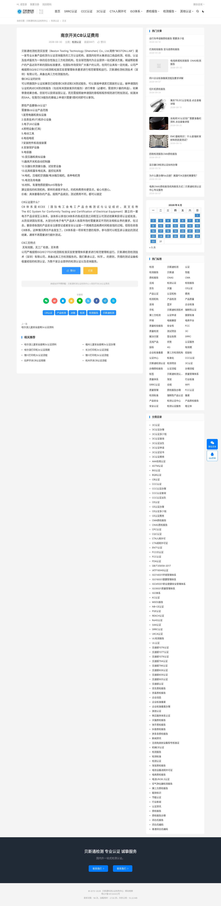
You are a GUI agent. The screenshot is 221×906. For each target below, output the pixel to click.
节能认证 (156, 797)
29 (197, 236)
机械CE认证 (158, 747)
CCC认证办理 (159, 488)
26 (175, 236)
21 (190, 231)
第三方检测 (155, 315)
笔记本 (188, 406)
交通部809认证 (160, 674)
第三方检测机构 (175, 352)
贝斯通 (170, 272)
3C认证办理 (158, 429)
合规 (169, 384)
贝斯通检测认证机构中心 (26, 11)
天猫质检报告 (159, 720)
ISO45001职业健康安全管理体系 (169, 583)
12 (175, 225)
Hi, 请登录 (22, 4)
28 (190, 236)
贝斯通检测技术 (175, 309)
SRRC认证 (70, 11)
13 (182, 225)
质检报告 (151, 11)
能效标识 (156, 792)
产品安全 (153, 400)
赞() (102, 42)
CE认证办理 (158, 506)
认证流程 (171, 368)
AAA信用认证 (159, 461)
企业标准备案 (156, 352)
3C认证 (101, 11)
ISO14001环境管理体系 (164, 574)
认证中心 (153, 357)
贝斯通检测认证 (157, 363)
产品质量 (189, 299)
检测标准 (153, 395)
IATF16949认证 (160, 570)
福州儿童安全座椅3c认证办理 (100, 344)
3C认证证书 (158, 452)
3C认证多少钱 (159, 434)
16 (153, 231)
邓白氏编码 (157, 824)
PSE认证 (156, 611)
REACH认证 (158, 615)
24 (160, 236)
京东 (151, 288)
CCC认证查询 (159, 493)
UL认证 (156, 643)
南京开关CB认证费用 (80, 35)
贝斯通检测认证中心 (175, 373)
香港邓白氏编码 (160, 829)
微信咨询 (197, 4)
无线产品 (153, 341)
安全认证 (153, 406)
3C (186, 331)
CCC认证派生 (159, 497)
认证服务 (189, 341)
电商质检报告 (159, 774)
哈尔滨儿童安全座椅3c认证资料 (38, 327)
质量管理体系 (192, 373)
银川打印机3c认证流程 (35, 355)
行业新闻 (156, 801)
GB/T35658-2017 (161, 565)
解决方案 (153, 336)
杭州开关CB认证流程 (96, 360)
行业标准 (189, 379)
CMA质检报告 (159, 520)
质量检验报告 (156, 325)
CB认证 (48, 312)
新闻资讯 (156, 738)
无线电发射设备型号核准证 (165, 742)
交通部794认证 (160, 661)
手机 (151, 309)
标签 (151, 373)
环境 (151, 320)
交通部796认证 (160, 665)
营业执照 (171, 336)
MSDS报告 (157, 602)
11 (168, 225)
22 (197, 231)
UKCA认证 (157, 633)
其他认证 (185, 11)
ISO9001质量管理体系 (163, 588)
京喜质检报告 (159, 692)
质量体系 (153, 379)
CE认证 (189, 288)
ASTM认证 (157, 465)
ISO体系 (135, 11)
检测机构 (153, 299)
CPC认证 (156, 529)
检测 (82, 312)
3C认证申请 (158, 447)
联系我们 (98, 868)
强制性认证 (190, 309)
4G (168, 347)
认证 (187, 266)
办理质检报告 (156, 368)
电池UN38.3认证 (161, 779)
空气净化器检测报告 (162, 783)
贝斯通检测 (108, 312)
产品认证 (153, 293)
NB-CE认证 (158, 606)
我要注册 (34, 4)
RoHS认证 (157, 620)
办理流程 (189, 368)
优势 (169, 341)
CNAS (170, 277)
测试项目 (171, 331)
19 (175, 231)
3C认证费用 (158, 456)
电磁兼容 (171, 320)
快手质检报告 (159, 724)
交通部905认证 (160, 679)
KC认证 (156, 597)
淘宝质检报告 (159, 765)
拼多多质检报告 (160, 733)
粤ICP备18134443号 (110, 894)
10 (160, 225)
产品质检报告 (192, 400)
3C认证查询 (158, 438)
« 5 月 (152, 247)
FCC (187, 325)
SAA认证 (156, 624)
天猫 (169, 288)
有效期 (188, 347)
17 (161, 231)
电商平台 (189, 320)
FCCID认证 (157, 552)
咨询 (151, 304)
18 (168, 231)
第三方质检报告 (160, 788)
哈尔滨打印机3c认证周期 (37, 349)
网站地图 (129, 891)
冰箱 (73, 312)
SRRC (188, 336)
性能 (187, 272)
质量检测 (153, 331)
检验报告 (189, 283)
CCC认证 (86, 11)
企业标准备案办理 (161, 706)
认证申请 (171, 315)
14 (190, 225)
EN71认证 (157, 547)
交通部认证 (157, 683)
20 (182, 231)
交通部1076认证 (160, 647)
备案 (187, 395)
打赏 (90, 270)
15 (197, 225)
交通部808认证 (160, 670)
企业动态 (156, 697)
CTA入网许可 (118, 11)
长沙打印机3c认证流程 (97, 349)
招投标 (188, 352)
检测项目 (171, 363)
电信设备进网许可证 (162, 770)
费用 (187, 293)
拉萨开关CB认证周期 (34, 360)
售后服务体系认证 (161, 715)
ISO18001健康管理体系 (164, 579)
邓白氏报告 (157, 820)
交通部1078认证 (160, 656)
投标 (151, 347)
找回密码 (46, 4)
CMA (187, 277)
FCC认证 (189, 390)
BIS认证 (156, 470)
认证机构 (171, 293)
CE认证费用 (158, 515)
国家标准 (189, 315)
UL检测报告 (158, 638)
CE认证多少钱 (159, 511)
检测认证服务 (174, 406)
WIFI (187, 384)
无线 (151, 283)
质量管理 (153, 390)
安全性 (170, 325)
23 (153, 236)
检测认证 (55, 21)
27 (182, 236)
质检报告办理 (174, 390)
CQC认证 (157, 534)
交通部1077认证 (160, 652)
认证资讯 (156, 806)
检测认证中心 (174, 400)
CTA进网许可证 (160, 543)
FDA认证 (156, 561)
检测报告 (168, 11)
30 (153, 241)
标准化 (170, 357)
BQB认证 (156, 475)
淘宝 (169, 379)
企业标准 (189, 304)
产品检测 (61, 312)
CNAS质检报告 (159, 524)
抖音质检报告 (159, 729)
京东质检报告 (159, 688)
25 (168, 236)
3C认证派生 (158, 443)
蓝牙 (169, 304)
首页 (57, 11)
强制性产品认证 (175, 395)
